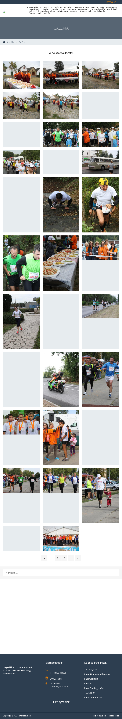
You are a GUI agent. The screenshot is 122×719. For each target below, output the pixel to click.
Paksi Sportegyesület (94, 688)
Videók (47, 13)
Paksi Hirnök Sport (93, 697)
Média (32, 11)
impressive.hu (25, 716)
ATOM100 (44, 7)
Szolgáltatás (99, 11)
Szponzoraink (35, 13)
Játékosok (71, 9)
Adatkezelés (32, 7)
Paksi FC (88, 683)
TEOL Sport (89, 692)
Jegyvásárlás (84, 9)
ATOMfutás (56, 7)
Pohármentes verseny (67, 11)
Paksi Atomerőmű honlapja (97, 674)
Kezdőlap (111, 2)
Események (34, 9)
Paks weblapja (91, 678)
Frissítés (45, 9)
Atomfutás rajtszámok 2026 (76, 7)
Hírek (62, 9)
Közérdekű (112, 9)
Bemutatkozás (97, 7)
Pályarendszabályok (46, 11)
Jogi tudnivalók (98, 9)
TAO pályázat (90, 669)
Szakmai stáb (86, 11)
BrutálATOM (111, 7)
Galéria (55, 9)
